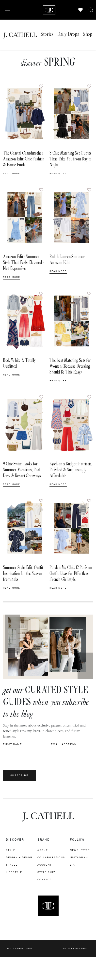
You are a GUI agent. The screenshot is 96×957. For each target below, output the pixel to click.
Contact (44, 879)
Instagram (79, 857)
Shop (87, 34)
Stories (47, 34)
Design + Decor (19, 857)
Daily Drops (68, 34)
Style (10, 850)
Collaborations (51, 857)
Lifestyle (14, 872)
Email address (63, 744)
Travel (11, 864)
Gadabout (82, 948)
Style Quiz (46, 872)
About (42, 850)
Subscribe (19, 775)
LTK (72, 864)
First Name (12, 744)
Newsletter (80, 850)
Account (44, 864)
